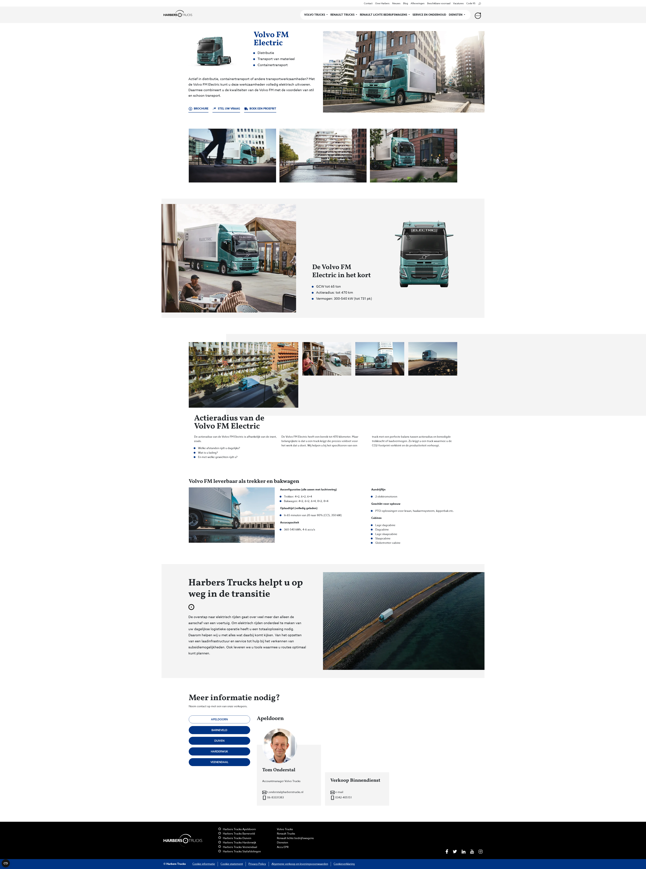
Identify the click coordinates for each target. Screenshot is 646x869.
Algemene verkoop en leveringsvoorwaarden (300, 864)
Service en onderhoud (429, 15)
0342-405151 (343, 798)
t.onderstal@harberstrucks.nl (284, 792)
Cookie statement (232, 864)
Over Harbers (382, 3)
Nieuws (396, 3)
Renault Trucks (286, 834)
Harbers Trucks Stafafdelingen (241, 851)
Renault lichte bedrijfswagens (295, 838)
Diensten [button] (456, 15)
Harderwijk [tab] (219, 751)
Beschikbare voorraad (438, 3)
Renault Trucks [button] (342, 15)
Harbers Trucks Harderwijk (239, 843)
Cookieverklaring (344, 864)
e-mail (339, 792)
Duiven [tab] (219, 740)
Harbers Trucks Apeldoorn (239, 829)
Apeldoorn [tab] (219, 719)
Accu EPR (283, 847)
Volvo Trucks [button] (315, 15)
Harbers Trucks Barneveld (238, 834)
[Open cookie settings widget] (6, 863)
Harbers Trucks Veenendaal (239, 847)
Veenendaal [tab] (219, 762)
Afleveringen (417, 3)
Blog (405, 3)
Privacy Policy (257, 864)
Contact (368, 3)
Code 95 (470, 3)
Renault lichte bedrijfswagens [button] (384, 15)
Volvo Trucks (285, 829)
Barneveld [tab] (219, 730)
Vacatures (458, 3)
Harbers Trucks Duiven (236, 838)
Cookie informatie (203, 864)
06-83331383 (275, 798)
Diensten (282, 843)
